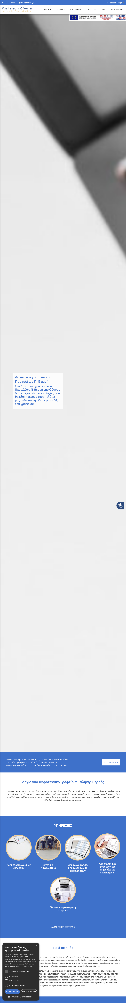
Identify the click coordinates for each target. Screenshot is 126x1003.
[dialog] (20, 972)
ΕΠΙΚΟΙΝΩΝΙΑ (117, 9)
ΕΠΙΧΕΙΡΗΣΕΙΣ (76, 9)
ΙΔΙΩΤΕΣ (92, 9)
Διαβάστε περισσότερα (24, 966)
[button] (21, 997)
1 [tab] (62, 748)
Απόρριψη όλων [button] (29, 992)
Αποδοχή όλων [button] (12, 992)
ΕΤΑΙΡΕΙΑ (60, 9)
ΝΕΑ (103, 9)
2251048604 (10, 2)
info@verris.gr (27, 2)
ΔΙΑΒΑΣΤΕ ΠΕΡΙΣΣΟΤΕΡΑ (62, 927)
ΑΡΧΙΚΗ (47, 9)
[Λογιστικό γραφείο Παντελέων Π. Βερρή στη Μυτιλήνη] (17, 9)
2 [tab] (64, 747)
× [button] (37, 945)
